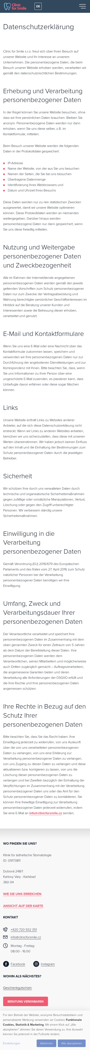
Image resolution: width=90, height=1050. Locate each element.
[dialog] (45, 1030)
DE (38, 6)
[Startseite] (15, 6)
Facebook (18, 964)
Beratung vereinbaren (26, 1001)
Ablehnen (46, 1043)
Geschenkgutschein (17, 987)
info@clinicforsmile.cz (45, 813)
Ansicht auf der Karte (23, 905)
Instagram (48, 964)
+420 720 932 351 (24, 929)
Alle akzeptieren (71, 1043)
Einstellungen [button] (11, 1043)
